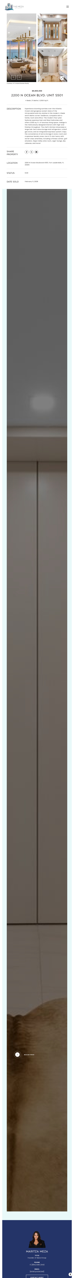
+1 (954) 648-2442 (37, 1265)
